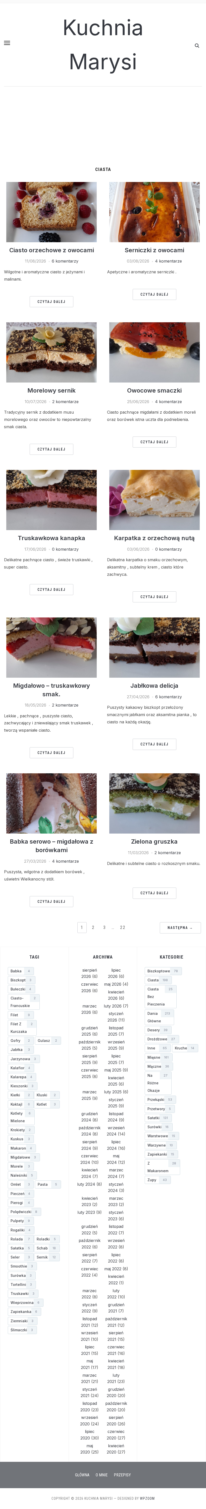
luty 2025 (113, 1091)
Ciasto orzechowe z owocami (51, 250)
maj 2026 (112, 984)
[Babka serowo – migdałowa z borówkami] (51, 803)
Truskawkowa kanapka (51, 538)
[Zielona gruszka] (154, 803)
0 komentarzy (65, 549)
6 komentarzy (65, 261)
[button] (7, 43)
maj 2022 (112, 1268)
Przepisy (122, 1475)
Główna (82, 1475)
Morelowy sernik (51, 390)
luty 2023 (86, 1212)
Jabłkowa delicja (154, 685)
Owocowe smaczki (154, 390)
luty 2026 (113, 1006)
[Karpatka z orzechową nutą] (154, 499)
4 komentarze (168, 261)
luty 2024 (86, 1184)
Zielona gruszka (154, 841)
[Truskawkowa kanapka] (51, 499)
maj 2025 (112, 1070)
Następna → (180, 928)
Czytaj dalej (51, 302)
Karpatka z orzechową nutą (154, 538)
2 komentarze (65, 401)
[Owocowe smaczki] (154, 351)
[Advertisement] (103, 129)
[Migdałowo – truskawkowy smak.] (51, 647)
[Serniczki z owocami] (154, 211)
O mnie (102, 1475)
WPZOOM (147, 1498)
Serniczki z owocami (154, 250)
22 (123, 927)
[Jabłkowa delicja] (154, 647)
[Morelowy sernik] (51, 351)
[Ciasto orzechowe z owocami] (51, 211)
